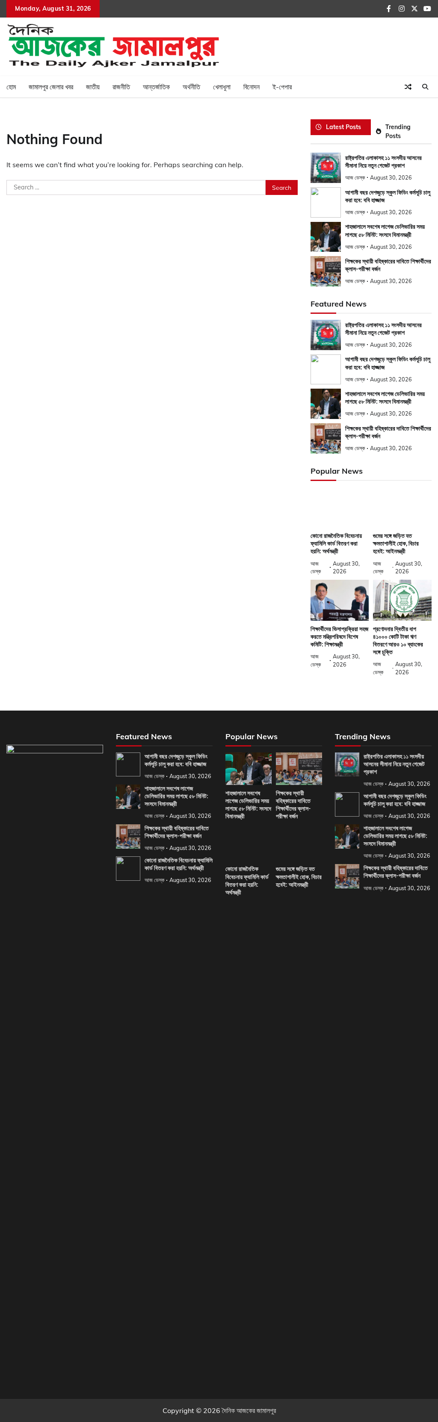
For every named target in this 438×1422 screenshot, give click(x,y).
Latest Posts (343, 126)
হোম (11, 87)
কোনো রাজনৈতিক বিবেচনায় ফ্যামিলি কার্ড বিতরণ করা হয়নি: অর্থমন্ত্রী (336, 543)
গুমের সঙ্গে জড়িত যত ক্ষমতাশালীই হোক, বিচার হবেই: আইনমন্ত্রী (396, 543)
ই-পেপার (282, 87)
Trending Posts (398, 131)
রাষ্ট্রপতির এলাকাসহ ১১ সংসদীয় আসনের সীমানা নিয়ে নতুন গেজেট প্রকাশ (394, 764)
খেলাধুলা (222, 87)
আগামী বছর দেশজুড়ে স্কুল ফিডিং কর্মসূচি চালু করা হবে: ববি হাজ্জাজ (395, 800)
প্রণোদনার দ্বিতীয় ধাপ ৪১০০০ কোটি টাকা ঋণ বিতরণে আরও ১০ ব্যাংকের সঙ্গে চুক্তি (398, 640)
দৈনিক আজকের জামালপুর (249, 1410)
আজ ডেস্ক (355, 177)
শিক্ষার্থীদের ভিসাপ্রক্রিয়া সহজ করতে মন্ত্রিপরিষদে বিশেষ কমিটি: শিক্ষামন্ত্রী (339, 636)
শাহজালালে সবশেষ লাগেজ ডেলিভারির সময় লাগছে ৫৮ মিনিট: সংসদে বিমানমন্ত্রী (385, 397)
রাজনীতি (121, 87)
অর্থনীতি (191, 87)
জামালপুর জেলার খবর (51, 87)
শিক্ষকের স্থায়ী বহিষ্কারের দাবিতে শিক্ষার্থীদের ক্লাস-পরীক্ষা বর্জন (177, 832)
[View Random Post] (408, 86)
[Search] (425, 86)
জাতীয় (93, 87)
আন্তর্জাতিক (156, 87)
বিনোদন (251, 87)
